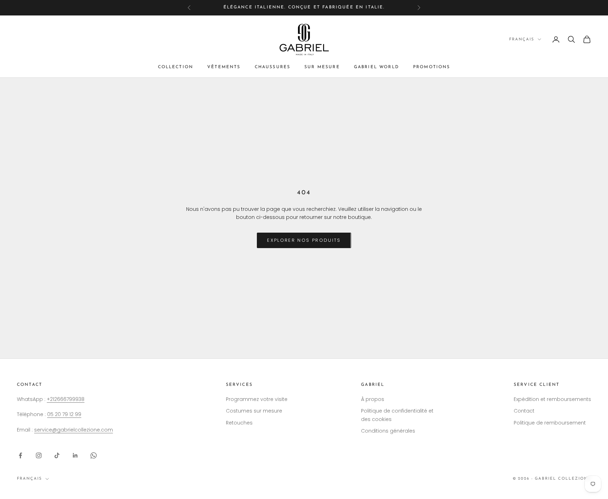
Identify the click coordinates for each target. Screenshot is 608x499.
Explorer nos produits (304, 240)
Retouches (239, 422)
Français (521, 39)
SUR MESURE (322, 67)
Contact (524, 410)
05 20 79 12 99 (64, 414)
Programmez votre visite (256, 399)
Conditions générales (388, 430)
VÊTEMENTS (223, 67)
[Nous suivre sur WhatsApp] (93, 455)
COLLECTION (176, 67)
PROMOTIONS (431, 67)
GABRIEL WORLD (376, 67)
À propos (372, 399)
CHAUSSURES (273, 67)
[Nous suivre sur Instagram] (38, 455)
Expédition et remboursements (552, 399)
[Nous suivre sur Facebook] (20, 455)
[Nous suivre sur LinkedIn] (75, 455)
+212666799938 (65, 399)
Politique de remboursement (550, 422)
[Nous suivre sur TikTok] (57, 455)
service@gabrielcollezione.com (73, 429)
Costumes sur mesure (254, 410)
